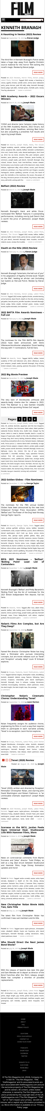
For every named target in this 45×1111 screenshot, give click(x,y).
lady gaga (40, 541)
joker (21, 886)
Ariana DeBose (38, 147)
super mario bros (7, 461)
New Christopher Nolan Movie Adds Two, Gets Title (22, 905)
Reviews (15, 80)
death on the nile (27, 299)
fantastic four (13, 883)
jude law (34, 613)
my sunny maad (29, 546)
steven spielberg (15, 172)
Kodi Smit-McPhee (25, 162)
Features (12, 423)
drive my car (8, 155)
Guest (29, 630)
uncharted (32, 471)
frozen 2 (22, 883)
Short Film (24, 1051)
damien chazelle (24, 433)
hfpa (37, 536)
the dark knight (6, 687)
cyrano (29, 531)
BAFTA (30, 358)
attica (3, 150)
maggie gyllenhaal (37, 543)
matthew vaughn (7, 893)
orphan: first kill (8, 456)
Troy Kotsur (33, 177)
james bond (29, 996)
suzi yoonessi (24, 896)
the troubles (21, 242)
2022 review (28, 234)
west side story (14, 553)
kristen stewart (38, 162)
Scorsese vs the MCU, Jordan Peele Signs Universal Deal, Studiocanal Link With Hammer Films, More (22, 830)
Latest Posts (5, 80)
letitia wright (16, 304)
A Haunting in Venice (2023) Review (21, 34)
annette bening (38, 296)
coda (20, 152)
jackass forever (6, 446)
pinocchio (20, 456)
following (36, 677)
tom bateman (22, 306)
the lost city (37, 464)
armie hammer (6, 299)
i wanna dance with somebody (27, 443)
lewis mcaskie (31, 239)
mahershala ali (6, 546)
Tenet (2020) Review (22, 760)
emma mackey (39, 299)
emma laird (32, 83)
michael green (23, 88)
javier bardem (13, 538)
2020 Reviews (15, 809)
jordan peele (34, 446)
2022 (2, 426)
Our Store (24, 1065)
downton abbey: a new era (34, 438)
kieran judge (5, 88)
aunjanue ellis (10, 150)
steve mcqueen (34, 1001)
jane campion (34, 155)
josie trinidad (39, 886)
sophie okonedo (11, 306)
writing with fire (17, 180)
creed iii (15, 433)
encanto (22, 155)
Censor (9, 613)
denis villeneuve (33, 361)
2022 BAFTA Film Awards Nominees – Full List (22, 313)
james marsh (39, 996)
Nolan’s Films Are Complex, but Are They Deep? (22, 625)
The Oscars (39, 145)
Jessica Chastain (25, 157)
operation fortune (37, 454)
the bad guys (36, 461)
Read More (38, 72)
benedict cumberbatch (36, 150)
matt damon (39, 891)
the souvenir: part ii (16, 466)
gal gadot (4, 301)
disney (36, 881)
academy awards (13, 147)
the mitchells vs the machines (15, 175)
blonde (16, 431)
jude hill (19, 85)
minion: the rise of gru (27, 451)
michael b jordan (20, 893)
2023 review (29, 80)
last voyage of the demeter (24, 888)
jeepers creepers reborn (20, 446)
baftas (36, 234)
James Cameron (12, 886)
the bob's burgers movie (16, 464)
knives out (40, 448)
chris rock (4, 152)
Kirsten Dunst (12, 162)
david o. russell (36, 433)
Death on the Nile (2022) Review (19, 247)
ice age (41, 443)
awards (18, 150)
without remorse (18, 898)
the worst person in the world (17, 177)
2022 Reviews (15, 232)
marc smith (11, 891)
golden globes (29, 536)
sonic (13, 459)
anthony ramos (24, 528)
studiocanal (14, 896)
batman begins (16, 675)
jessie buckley (37, 157)
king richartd (19, 541)
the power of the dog (36, 366)
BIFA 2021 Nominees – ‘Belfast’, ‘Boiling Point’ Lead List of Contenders (22, 562)
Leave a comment (24, 90)
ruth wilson (32, 615)
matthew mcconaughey (9, 685)
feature (28, 677)
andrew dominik (14, 426)
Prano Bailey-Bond (20, 615)
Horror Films (27, 78)
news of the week (37, 893)
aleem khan (39, 608)
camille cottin (22, 83)
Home (23, 1019)
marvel (31, 891)
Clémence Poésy (6, 814)
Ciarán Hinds (13, 152)
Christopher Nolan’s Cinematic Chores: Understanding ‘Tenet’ (22, 697)
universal (9, 898)
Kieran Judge (33, 38)
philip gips (5, 896)
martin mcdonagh (20, 998)
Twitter (24, 1056)
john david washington (34, 680)
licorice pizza (5, 165)
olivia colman (24, 167)
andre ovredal (25, 878)
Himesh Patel (30, 814)
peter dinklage (22, 548)
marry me (12, 451)
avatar (33, 878)
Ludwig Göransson (37, 682)
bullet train (28, 431)
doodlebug (40, 675)
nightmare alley (12, 167)
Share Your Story (24, 1042)
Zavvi (24, 1070)
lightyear (4, 451)
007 (2, 993)
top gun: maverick (13, 471)
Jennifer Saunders (25, 301)
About (23, 1022)
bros (21, 431)
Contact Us (24, 1039)
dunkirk (3, 677)
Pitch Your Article (24, 1036)
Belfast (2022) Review (13, 185)
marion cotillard (17, 546)
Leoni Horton (33, 702)
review (41, 88)
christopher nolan (29, 675)
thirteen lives (28, 469)
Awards (12, 145)
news (37, 165)
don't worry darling (17, 438)
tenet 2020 (4, 754)
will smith (8, 180)
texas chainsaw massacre (22, 461)
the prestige (32, 687)
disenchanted (34, 436)
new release (22, 752)
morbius (22, 454)
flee (27, 155)
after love (30, 608)
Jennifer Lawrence (25, 538)
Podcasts (24, 1048)
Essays (11, 672)
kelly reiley (26, 85)
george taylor (17, 536)
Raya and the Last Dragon (28, 170)
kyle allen (14, 88)
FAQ (23, 1025)
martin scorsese (22, 891)
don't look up (21, 533)
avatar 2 (4, 428)
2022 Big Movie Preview (14, 374)
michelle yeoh (33, 88)
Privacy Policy (23, 1027)
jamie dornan (10, 85)
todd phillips (35, 896)
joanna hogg (16, 613)
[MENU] (3, 20)
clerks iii (9, 433)
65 (6, 426)
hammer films (31, 883)
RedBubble (24, 1068)
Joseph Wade (29, 102)
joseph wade (13, 160)
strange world (39, 459)
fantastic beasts (30, 441)
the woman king (17, 469)
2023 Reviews (14, 78)
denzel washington (29, 152)
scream (35, 456)
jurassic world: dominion (14, 448)
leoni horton (32, 749)
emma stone (39, 533)
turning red (25, 471)
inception (11, 680)
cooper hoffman (20, 531)
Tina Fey (4, 90)
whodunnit (11, 90)
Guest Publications (30, 672)
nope (27, 454)
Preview (28, 456)
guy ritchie (20, 996)
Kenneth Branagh (37, 85)
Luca (12, 165)
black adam (29, 428)
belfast (24, 150)
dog (8, 438)
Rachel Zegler (32, 548)
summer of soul (28, 172)
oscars (32, 167)
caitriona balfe (6, 237)
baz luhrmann (19, 428)
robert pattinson (33, 685)
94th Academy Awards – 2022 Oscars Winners (22, 97)
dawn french (16, 299)
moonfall (14, 454)
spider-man (29, 459)
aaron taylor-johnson (21, 811)
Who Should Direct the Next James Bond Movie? (22, 943)
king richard (39, 363)
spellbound (20, 459)
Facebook (24, 1053)
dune (16, 155)
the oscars (30, 175)
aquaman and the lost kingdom (32, 426)
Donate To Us (24, 1062)
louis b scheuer (22, 682)
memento (22, 685)
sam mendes (15, 1001)
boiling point (21, 610)
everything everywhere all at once (13, 441)
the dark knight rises (20, 687)
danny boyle (33, 993)
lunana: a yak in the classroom (24, 165)
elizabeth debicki (14, 677)
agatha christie (11, 83)
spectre (24, 1001)
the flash (29, 464)
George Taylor (32, 483)
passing (19, 366)
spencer (25, 366)
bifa (14, 610)
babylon (10, 428)
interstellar (19, 680)
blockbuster (11, 744)
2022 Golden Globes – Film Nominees (22, 479)
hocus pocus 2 (10, 443)
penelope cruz (13, 170)
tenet (42, 685)
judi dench (22, 160)
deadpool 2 (12, 881)
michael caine (39, 816)
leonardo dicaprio (7, 543)
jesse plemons (13, 157)
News (31, 145)
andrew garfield (26, 147)
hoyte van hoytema (27, 931)
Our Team (24, 1033)
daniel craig (23, 993)
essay (23, 677)
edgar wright (10, 996)
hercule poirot (13, 301)
